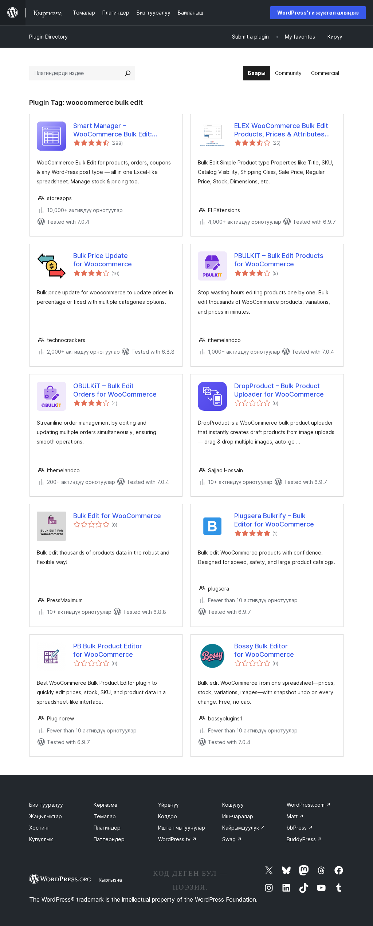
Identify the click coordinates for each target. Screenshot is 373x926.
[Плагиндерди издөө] (128, 73)
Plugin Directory (48, 36)
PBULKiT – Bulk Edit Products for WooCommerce (278, 260)
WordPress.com (309, 805)
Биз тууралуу (46, 805)
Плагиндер (107, 827)
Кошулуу (233, 805)
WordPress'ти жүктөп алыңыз (318, 12)
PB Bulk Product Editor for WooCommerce (107, 650)
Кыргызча (110, 880)
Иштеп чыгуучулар (181, 827)
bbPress (300, 827)
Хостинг (39, 827)
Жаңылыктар (45, 816)
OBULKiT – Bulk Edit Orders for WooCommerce (115, 390)
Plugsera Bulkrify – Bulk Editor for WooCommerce (274, 520)
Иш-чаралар (237, 816)
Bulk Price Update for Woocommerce (102, 260)
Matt (295, 816)
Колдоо (167, 816)
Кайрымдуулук (243, 827)
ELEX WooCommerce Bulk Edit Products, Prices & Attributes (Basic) (281, 130)
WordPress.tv (177, 839)
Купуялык (41, 839)
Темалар (105, 816)
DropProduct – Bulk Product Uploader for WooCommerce (279, 390)
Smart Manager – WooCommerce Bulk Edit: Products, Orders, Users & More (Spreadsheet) (123, 130)
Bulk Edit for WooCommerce (117, 516)
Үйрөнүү (168, 805)
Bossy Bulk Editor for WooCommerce (264, 650)
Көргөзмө (105, 805)
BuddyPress (304, 839)
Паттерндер (109, 839)
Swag (232, 839)
